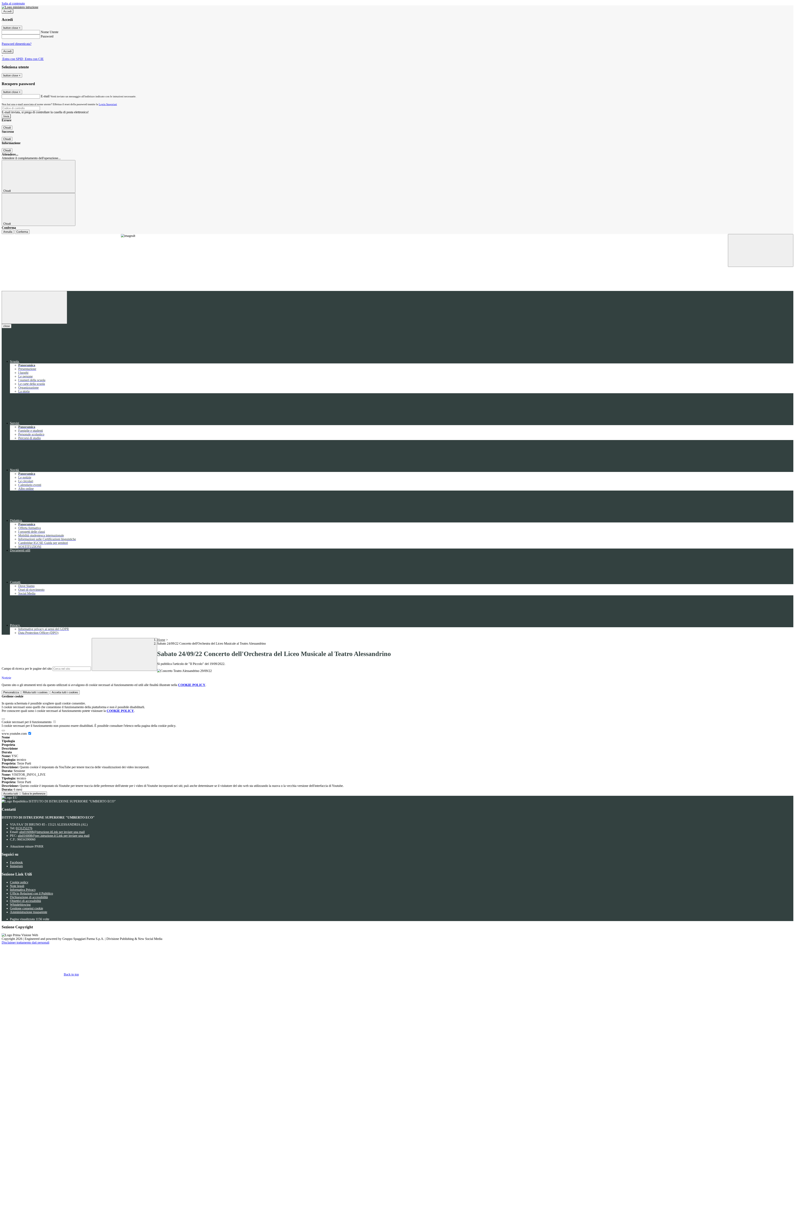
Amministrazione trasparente (28, 912)
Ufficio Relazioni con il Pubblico (31, 893)
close (6, 326)
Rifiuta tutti (35, 692)
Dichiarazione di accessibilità (29, 897)
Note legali (17, 886)
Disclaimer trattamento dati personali (25, 942)
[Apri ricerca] (760, 250)
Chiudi (7, 127)
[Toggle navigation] (34, 307)
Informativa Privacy (23, 889)
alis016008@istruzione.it (52, 832)
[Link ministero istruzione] (20, 7)
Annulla (7, 231)
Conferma (22, 231)
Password (47, 36)
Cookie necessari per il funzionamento (27, 722)
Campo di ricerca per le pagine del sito (27, 668)
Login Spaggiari (108, 104)
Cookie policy (19, 882)
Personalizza (11, 692)
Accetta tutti (65, 692)
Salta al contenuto (13, 3)
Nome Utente (49, 32)
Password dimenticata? (16, 44)
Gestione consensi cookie (26, 908)
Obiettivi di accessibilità (25, 901)
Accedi (7, 11)
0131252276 (24, 828)
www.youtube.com (15, 733)
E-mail (45, 96)
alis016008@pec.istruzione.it (53, 835)
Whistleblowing (20, 904)
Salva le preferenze (33, 793)
